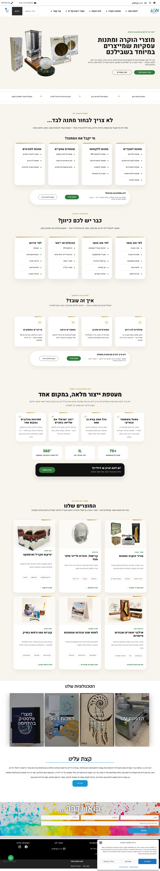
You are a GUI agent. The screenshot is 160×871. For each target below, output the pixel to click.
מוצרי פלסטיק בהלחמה (27, 718)
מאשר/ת (147, 861)
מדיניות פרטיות (123, 867)
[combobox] (30, 11)
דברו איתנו (47, 470)
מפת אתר (86, 866)
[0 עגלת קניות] (7, 11)
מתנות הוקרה (114, 11)
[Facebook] (154, 3)
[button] (101, 842)
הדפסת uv (132, 718)
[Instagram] (150, 3)
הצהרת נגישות (76, 866)
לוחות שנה (133, 11)
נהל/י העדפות (109, 861)
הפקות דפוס (62, 718)
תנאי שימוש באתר (77, 861)
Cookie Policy (133, 867)
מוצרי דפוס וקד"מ (76, 11)
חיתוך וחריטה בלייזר (96, 718)
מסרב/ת (128, 861)
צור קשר (57, 11)
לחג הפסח (96, 11)
